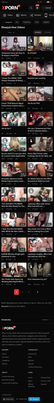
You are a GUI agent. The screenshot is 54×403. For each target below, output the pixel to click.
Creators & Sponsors (35, 367)
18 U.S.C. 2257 (46, 381)
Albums (4, 364)
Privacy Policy (46, 377)
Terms (30, 377)
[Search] (31, 7)
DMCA (30, 381)
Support (44, 384)
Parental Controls (8, 380)
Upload (30, 364)
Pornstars (5, 357)
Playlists (31, 360)
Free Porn (5, 2)
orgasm (46, 22)
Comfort (38, 32)
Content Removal (8, 376)
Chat (29, 357)
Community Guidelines (10, 383)
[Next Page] (37, 292)
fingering (26, 22)
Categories (8, 22)
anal (36, 22)
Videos (4, 354)
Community (32, 354)
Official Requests (31, 385)
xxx (17, 22)
